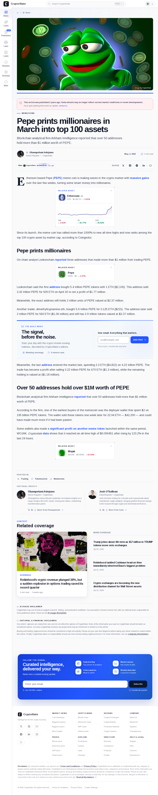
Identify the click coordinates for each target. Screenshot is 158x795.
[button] (6, 83)
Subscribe (138, 684)
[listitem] (22, 478)
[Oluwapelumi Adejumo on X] (29, 510)
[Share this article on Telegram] (137, 165)
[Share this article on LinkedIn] (143, 165)
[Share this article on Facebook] (130, 165)
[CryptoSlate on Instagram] (36, 734)
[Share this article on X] (123, 165)
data (46, 433)
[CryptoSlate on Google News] (29, 726)
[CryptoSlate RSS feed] (21, 742)
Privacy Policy (90, 766)
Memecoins (28, 113)
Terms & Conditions (60, 787)
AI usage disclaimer (57, 613)
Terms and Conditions (70, 766)
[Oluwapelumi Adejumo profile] (21, 494)
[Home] (17, 12)
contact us (63, 106)
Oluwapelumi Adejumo (41, 152)
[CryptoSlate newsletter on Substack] (36, 726)
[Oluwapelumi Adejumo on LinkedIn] (32, 510)
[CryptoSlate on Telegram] (21, 734)
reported (60, 259)
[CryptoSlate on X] (21, 726)
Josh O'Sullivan (108, 491)
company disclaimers (138, 634)
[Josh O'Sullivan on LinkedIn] (103, 510)
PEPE (57, 178)
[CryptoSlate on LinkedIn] (29, 734)
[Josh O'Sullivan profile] (92, 494)
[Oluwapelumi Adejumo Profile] (20, 154)
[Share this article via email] (150, 165)
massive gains (139, 178)
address (54, 287)
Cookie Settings (91, 787)
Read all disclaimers (85, 777)
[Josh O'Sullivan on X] (100, 510)
